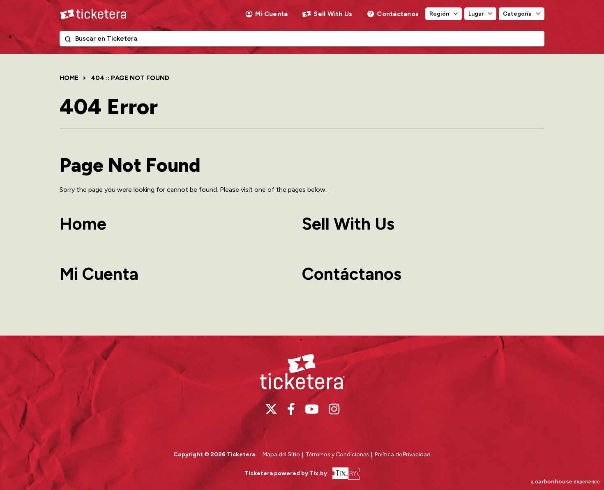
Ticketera (94, 14)
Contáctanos (398, 14)
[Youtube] (312, 409)
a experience (565, 481)
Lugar (476, 13)
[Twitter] (271, 409)
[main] (302, 194)
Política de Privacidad (403, 454)
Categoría (517, 13)
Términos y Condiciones (338, 454)
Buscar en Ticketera (69, 41)
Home (69, 78)
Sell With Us (333, 14)
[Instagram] (334, 409)
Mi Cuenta (271, 14)
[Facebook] (291, 409)
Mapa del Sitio (281, 454)
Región (439, 13)
